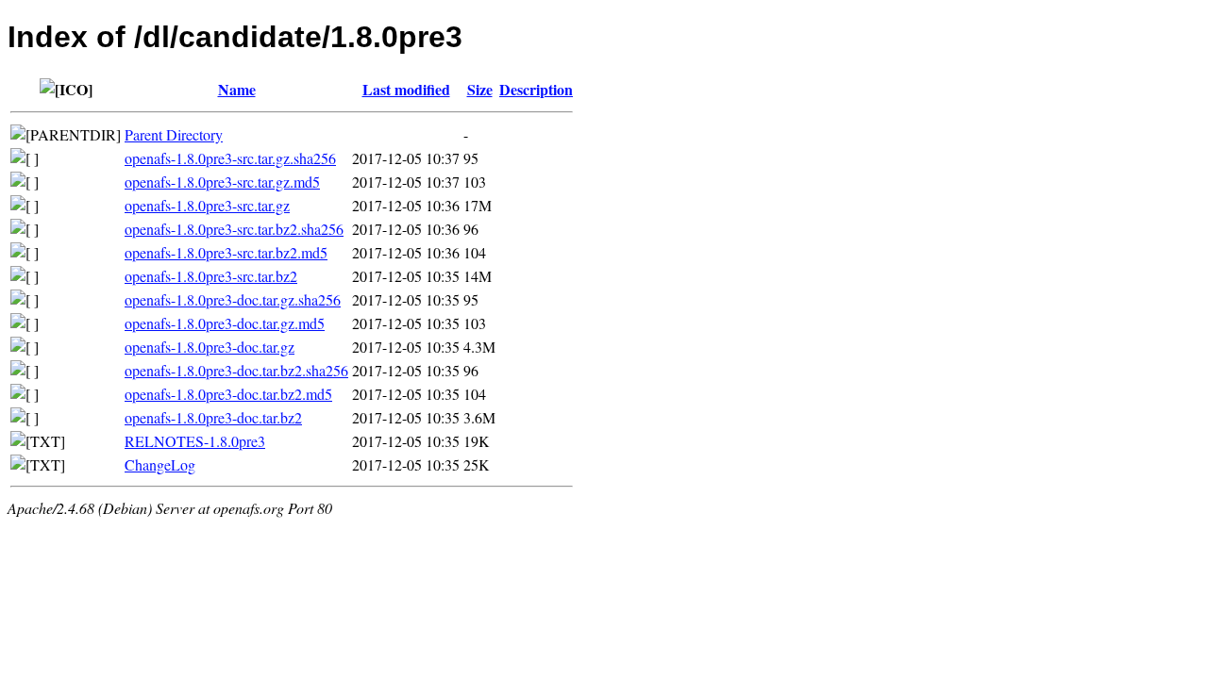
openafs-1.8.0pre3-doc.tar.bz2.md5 (228, 394)
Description (536, 89)
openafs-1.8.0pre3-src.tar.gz (207, 205)
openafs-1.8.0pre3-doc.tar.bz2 (213, 417)
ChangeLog (160, 464)
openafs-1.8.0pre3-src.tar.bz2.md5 (226, 252)
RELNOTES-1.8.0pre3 (195, 441)
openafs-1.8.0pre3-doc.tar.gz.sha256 (233, 299)
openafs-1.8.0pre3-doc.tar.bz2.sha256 (236, 370)
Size (480, 89)
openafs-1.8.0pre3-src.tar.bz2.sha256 (234, 229)
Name (237, 89)
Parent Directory (174, 134)
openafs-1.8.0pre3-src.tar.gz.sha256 (230, 158)
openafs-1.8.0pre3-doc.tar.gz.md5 (225, 323)
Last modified (406, 89)
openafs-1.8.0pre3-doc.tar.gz (209, 346)
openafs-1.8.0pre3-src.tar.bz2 (211, 276)
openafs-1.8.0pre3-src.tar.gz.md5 (222, 181)
